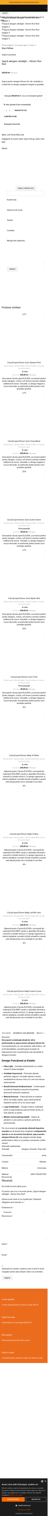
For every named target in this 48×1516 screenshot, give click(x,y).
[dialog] (24, 1497)
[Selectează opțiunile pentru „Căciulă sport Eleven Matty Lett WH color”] (43, 869)
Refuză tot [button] (36, 1499)
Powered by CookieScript (24, 1513)
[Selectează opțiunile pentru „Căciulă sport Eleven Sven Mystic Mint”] (43, 555)
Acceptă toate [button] (13, 1499)
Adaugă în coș (21, 110)
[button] (24, 1505)
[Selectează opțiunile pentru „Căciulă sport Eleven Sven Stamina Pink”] (43, 319)
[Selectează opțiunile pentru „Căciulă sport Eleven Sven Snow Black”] (43, 398)
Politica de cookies (16, 1495)
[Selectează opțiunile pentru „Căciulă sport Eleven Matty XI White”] (43, 712)
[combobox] (42, 1481)
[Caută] (41, 8)
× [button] (45, 1481)
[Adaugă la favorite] (43, 315)
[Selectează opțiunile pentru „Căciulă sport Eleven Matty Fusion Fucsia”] (43, 948)
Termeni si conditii (24, 1510)
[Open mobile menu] (3, 8)
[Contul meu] (44, 8)
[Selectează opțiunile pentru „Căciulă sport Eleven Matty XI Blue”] (43, 790)
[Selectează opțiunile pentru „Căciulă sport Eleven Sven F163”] (43, 633)
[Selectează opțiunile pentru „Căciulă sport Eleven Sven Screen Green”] (43, 476)
